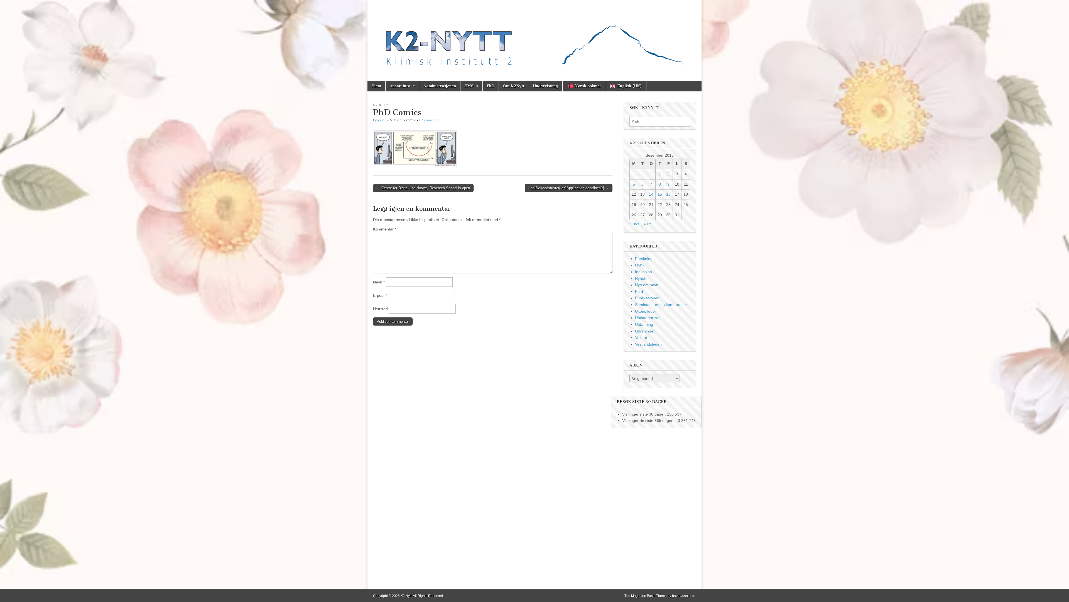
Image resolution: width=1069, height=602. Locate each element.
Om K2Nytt (513, 86)
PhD (490, 86)
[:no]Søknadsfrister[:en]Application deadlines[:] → (568, 188)
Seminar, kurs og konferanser (661, 304)
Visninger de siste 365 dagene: (650, 420)
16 (668, 194)
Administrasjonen (439, 86)
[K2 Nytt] (534, 36)
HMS (469, 86)
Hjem (376, 86)
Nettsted (380, 309)
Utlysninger (645, 331)
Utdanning (644, 324)
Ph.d (639, 291)
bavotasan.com (683, 596)
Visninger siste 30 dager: (644, 414)
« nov (634, 223)
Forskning (644, 258)
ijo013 (381, 120)
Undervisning (545, 86)
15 (660, 194)
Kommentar (384, 229)
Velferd (641, 337)
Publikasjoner (647, 298)
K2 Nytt (406, 596)
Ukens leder (645, 311)
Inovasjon (643, 272)
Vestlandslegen (648, 344)
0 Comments (428, 120)
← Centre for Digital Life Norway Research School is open (423, 188)
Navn (379, 282)
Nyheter (380, 105)
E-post (380, 295)
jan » (647, 223)
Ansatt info (400, 86)
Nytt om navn (646, 285)
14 (651, 194)
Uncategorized (648, 317)
